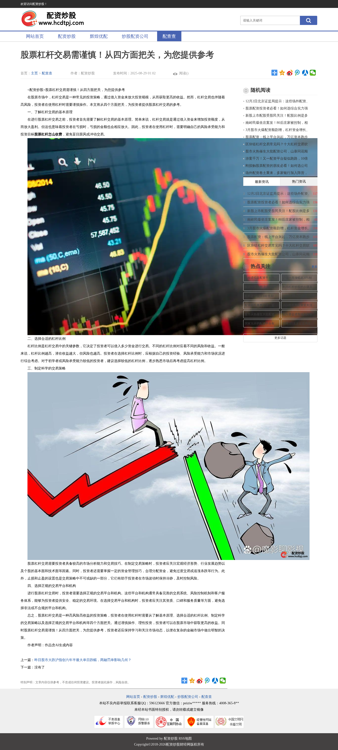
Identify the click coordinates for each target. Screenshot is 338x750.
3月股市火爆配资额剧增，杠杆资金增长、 (277, 130)
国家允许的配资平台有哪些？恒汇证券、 (261, 323)
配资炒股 (67, 36)
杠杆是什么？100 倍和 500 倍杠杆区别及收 (261, 296)
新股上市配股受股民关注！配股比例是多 (276, 115)
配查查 (169, 36)
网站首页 (35, 36)
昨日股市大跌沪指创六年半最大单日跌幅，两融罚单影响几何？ (82, 660)
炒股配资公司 (135, 36)
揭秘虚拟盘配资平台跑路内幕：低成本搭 (261, 277)
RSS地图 (185, 738)
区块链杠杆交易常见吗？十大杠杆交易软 (276, 144)
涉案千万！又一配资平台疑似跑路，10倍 (276, 158)
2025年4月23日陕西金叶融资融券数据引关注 (299, 296)
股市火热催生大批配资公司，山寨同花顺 (276, 151)
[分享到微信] (313, 73)
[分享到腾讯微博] (297, 73)
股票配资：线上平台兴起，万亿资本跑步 (276, 137)
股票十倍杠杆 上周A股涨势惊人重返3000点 (261, 287)
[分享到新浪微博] (290, 73)
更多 (314, 266)
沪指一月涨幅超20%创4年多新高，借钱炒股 (299, 277)
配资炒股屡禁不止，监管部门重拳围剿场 (261, 305)
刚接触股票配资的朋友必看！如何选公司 (276, 166)
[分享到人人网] (305, 73)
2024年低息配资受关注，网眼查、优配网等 (299, 305)
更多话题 (280, 338)
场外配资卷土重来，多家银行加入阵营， (276, 173)
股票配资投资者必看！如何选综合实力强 (276, 108)
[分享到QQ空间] (282, 73)
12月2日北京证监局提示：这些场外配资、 (277, 101)
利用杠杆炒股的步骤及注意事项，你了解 (299, 287)
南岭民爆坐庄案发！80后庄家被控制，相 (276, 123)
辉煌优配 (99, 36)
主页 (34, 73)
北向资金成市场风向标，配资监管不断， (299, 314)
